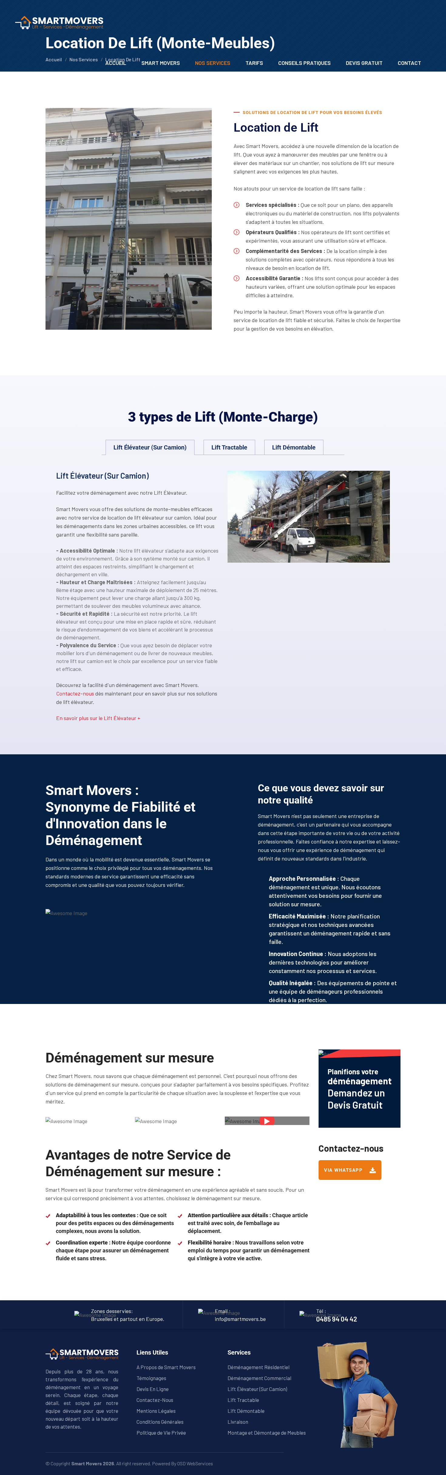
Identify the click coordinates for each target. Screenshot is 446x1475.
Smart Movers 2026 (92, 1463)
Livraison (238, 1422)
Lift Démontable (246, 1411)
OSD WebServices (195, 1463)
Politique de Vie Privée (161, 1433)
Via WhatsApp (344, 1170)
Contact (409, 62)
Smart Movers (160, 62)
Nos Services (212, 62)
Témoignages (151, 1378)
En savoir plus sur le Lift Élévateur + (98, 718)
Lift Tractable (243, 1400)
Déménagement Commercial (259, 1378)
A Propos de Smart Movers (166, 1367)
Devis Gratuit (364, 62)
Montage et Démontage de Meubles (267, 1433)
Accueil (115, 62)
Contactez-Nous (155, 1400)
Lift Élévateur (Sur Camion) (257, 1389)
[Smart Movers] (59, 22)
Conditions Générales (160, 1422)
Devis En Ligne (153, 1389)
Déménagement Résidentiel (258, 1367)
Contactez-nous (75, 693)
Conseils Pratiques (304, 62)
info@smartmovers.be (240, 1318)
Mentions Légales (156, 1411)
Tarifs (254, 62)
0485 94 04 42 (336, 1319)
